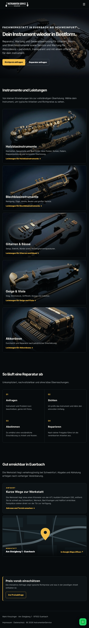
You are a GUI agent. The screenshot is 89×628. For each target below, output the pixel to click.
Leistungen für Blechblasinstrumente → (24, 206)
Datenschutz (19, 622)
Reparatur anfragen (38, 62)
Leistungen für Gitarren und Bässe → (22, 253)
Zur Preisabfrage (16, 595)
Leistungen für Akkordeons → (19, 347)
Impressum (7, 622)
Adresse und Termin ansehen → (20, 508)
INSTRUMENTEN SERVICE (16, 4)
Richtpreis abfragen (14, 62)
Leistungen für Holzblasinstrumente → (23, 158)
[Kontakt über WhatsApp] (82, 621)
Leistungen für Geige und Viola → (21, 300)
